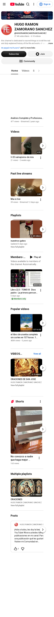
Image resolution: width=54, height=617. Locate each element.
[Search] (28, 4)
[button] (38, 70)
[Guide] (4, 4)
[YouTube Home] (17, 4)
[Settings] (34, 4)
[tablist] (27, 70)
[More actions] (41, 158)
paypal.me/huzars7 (11, 48)
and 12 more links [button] (27, 48)
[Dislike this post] (22, 548)
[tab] (14, 70)
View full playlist (17, 247)
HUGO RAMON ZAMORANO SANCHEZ (26, 382)
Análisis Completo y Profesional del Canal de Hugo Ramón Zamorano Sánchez (27, 118)
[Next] (43, 146)
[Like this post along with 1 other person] (15, 548)
